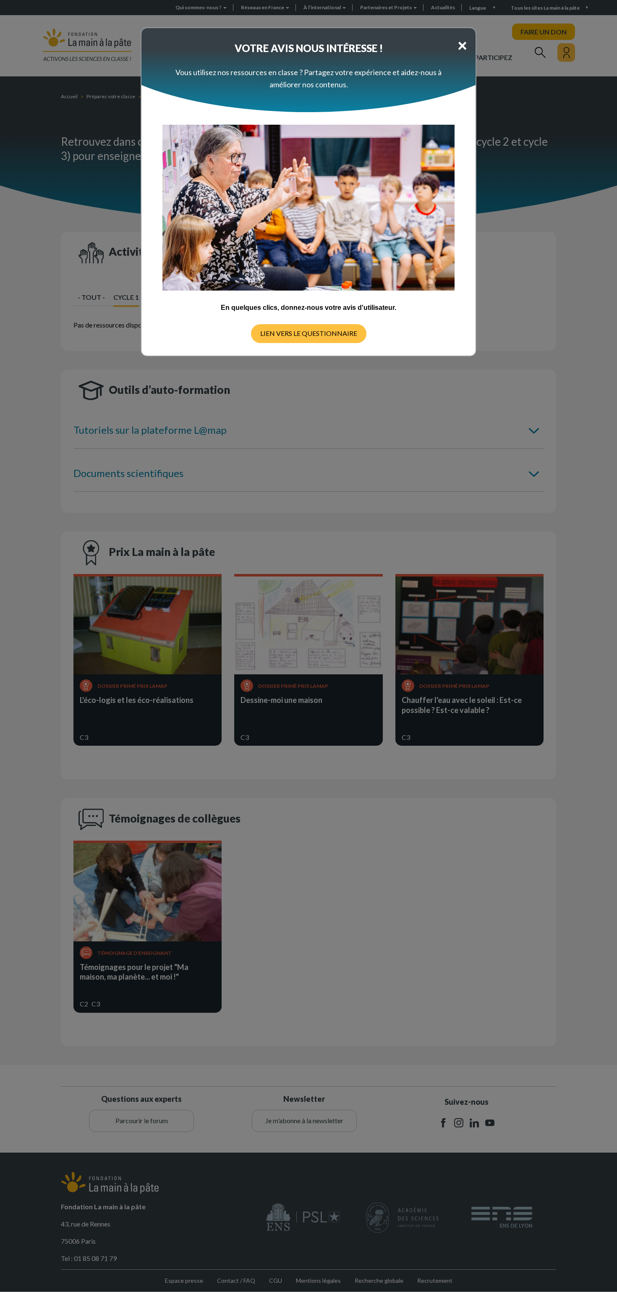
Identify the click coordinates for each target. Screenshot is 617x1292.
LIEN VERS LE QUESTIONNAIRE (308, 333)
